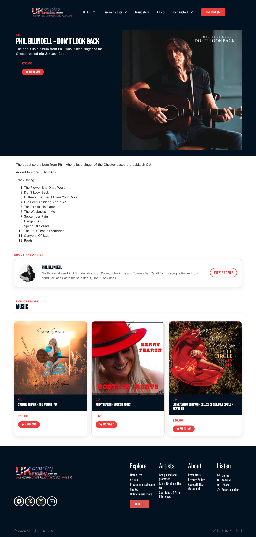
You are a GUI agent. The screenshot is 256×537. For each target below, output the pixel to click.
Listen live (136, 475)
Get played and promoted (168, 477)
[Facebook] (19, 501)
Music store (142, 12)
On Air (86, 12)
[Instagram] (41, 501)
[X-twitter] (30, 501)
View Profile (223, 272)
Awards (161, 12)
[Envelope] (52, 501)
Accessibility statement (195, 486)
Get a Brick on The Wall (170, 486)
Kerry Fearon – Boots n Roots (113, 404)
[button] (33, 72)
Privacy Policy (196, 480)
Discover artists (113, 12)
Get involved (180, 12)
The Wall (135, 489)
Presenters (194, 475)
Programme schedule (142, 484)
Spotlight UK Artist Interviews (170, 494)
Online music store (141, 494)
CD (18, 34)
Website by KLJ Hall (227, 531)
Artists (134, 480)
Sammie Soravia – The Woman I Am (37, 404)
